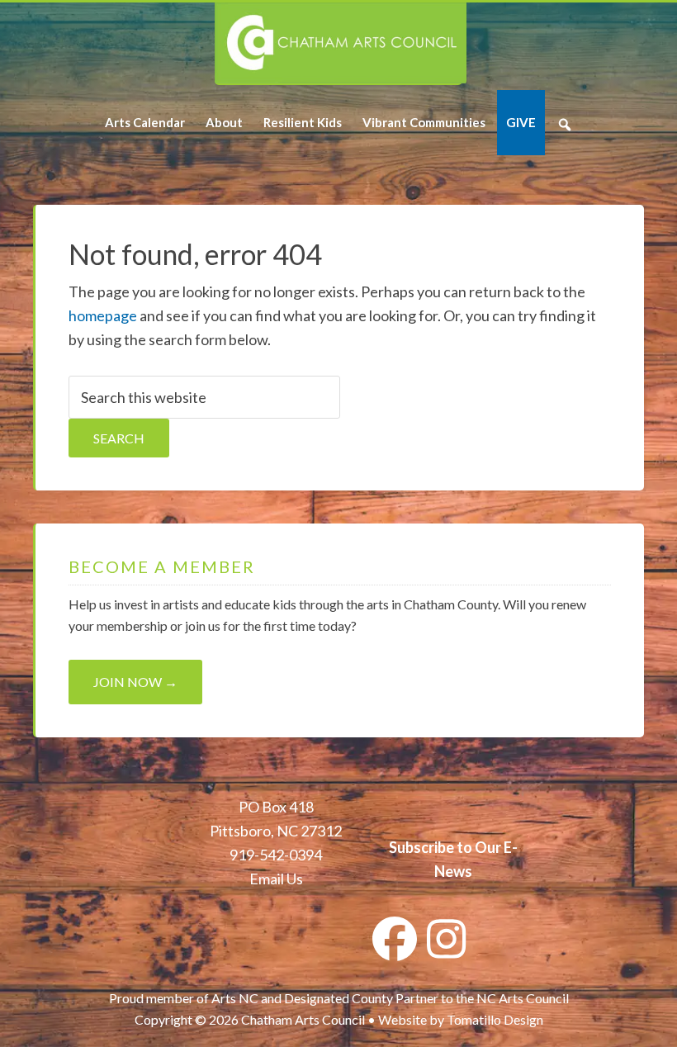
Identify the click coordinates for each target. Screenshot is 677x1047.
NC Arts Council (522, 998)
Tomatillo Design (495, 1019)
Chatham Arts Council (340, 43)
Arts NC (234, 998)
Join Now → (135, 681)
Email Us (276, 878)
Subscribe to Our (445, 847)
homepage (103, 315)
